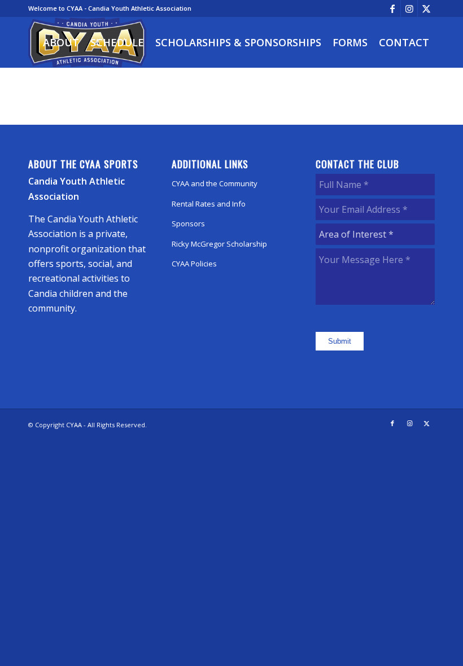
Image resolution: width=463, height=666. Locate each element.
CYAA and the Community (214, 183)
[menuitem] (61, 42)
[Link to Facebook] (392, 8)
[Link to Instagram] (409, 8)
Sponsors (188, 223)
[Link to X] (426, 8)
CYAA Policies (194, 263)
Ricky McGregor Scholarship (219, 244)
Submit (339, 341)
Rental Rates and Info (209, 204)
